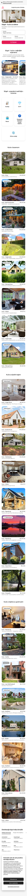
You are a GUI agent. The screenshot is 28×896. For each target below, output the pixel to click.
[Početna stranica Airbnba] (3, 7)
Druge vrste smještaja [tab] (18, 832)
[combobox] (13, 33)
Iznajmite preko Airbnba (17, 7)
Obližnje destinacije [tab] (6, 832)
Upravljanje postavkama (13, 886)
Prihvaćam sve (13, 879)
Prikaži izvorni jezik (7, 3)
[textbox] (7, 38)
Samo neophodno (13, 883)
